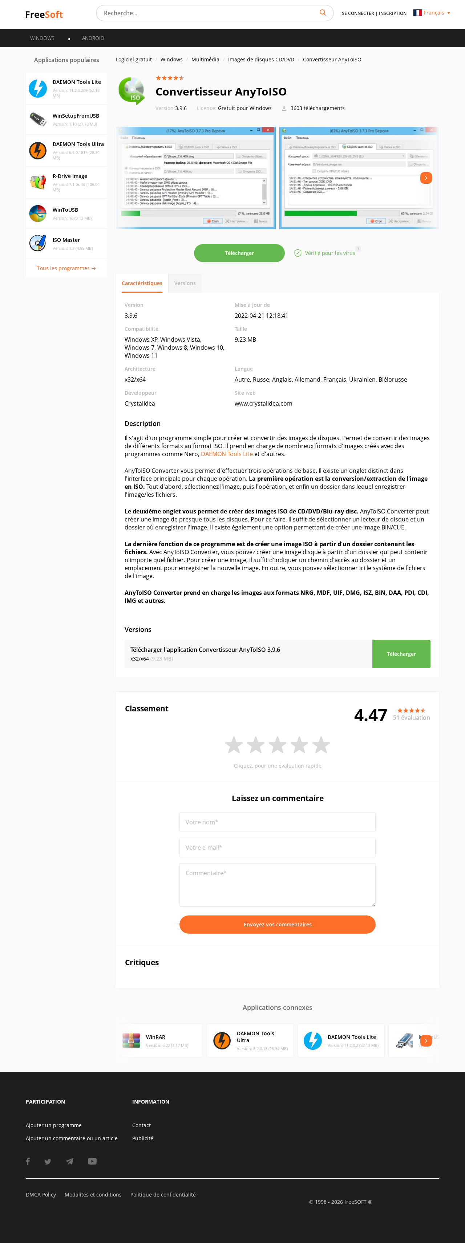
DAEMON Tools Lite (227, 454)
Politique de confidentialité (163, 1194)
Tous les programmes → (66, 268)
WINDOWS (42, 37)
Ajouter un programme (54, 1125)
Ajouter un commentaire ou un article (72, 1138)
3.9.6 (171, 108)
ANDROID (93, 37)
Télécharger (239, 252)
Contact (141, 1125)
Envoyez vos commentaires (278, 924)
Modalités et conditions (93, 1194)
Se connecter (358, 13)
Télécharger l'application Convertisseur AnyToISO (205, 650)
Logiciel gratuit (134, 59)
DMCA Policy (41, 1194)
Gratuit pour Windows (245, 108)
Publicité (142, 1138)
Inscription (393, 13)
